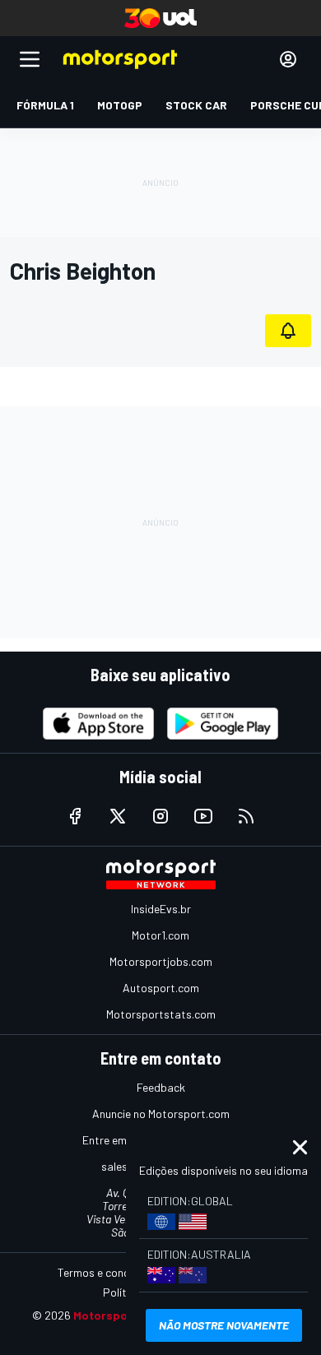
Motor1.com (160, 935)
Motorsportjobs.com (160, 961)
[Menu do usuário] (288, 59)
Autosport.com (161, 988)
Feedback (161, 1087)
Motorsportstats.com (161, 1014)
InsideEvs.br (161, 909)
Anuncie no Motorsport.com (161, 1114)
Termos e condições (107, 1272)
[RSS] (246, 816)
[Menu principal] (29, 59)
